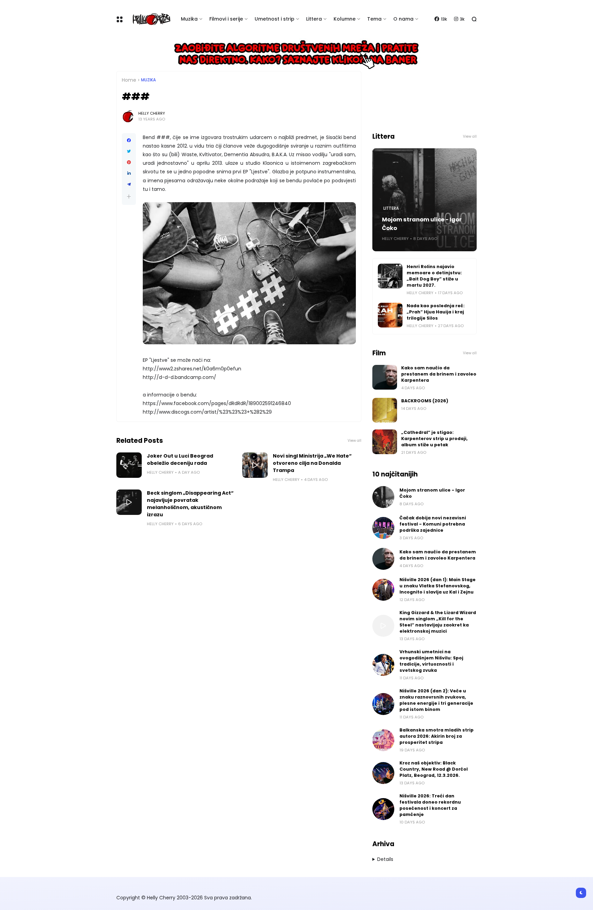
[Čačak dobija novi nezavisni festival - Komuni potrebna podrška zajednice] (383, 528)
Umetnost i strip (274, 18)
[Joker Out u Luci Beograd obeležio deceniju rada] (129, 465)
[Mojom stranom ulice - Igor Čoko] (383, 497)
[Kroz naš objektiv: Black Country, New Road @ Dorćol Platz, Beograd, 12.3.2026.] (383, 773)
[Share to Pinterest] (129, 162)
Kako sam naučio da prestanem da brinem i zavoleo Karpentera (438, 374)
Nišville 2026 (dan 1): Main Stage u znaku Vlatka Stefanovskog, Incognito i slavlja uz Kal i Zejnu (437, 586)
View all (354, 440)
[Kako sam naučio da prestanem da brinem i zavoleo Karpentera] (384, 377)
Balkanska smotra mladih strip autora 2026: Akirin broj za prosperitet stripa (436, 736)
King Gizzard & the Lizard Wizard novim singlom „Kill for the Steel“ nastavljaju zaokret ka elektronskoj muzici (437, 622)
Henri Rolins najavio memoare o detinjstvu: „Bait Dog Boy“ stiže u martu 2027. (434, 276)
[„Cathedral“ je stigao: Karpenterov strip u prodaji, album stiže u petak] (384, 441)
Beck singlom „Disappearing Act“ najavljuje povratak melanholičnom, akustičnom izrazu (190, 503)
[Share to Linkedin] (129, 173)
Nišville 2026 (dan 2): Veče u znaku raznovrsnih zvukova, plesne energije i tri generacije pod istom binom (436, 700)
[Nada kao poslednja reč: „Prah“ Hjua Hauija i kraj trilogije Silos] (390, 315)
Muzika (189, 18)
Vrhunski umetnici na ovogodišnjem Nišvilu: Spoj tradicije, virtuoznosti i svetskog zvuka (431, 661)
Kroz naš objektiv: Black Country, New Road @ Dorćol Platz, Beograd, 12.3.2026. (433, 769)
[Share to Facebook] (129, 140)
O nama (403, 18)
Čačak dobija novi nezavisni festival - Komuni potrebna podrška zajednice (432, 524)
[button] (129, 196)
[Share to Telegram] (129, 184)
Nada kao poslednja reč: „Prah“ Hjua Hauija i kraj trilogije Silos (436, 312)
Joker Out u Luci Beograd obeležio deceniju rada (180, 459)
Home (129, 80)
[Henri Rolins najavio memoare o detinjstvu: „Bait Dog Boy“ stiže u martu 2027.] (390, 276)
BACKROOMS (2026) (424, 401)
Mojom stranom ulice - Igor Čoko (422, 224)
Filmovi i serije (226, 18)
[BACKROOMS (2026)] (384, 410)
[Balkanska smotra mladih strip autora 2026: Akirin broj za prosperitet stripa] (383, 740)
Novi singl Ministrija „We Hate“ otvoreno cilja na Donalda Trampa (312, 463)
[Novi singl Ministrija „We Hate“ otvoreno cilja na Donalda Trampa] (255, 465)
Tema (374, 18)
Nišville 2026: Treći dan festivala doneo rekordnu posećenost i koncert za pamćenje (430, 805)
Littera (314, 18)
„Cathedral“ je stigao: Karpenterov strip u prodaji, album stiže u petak (434, 438)
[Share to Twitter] (129, 151)
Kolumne (345, 18)
